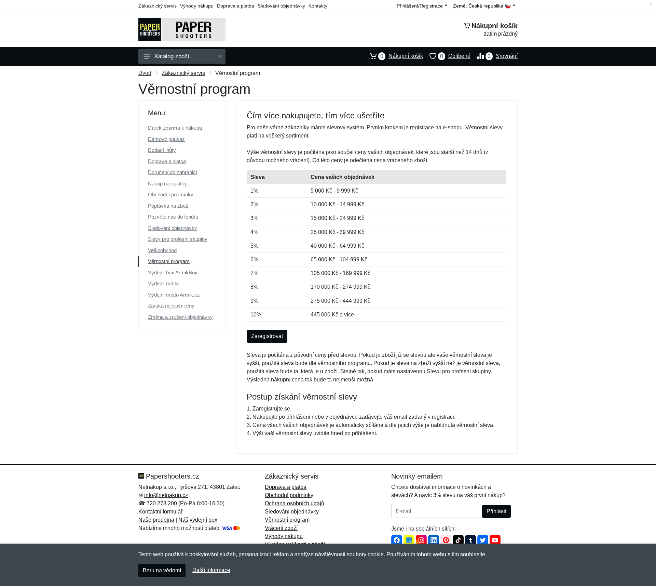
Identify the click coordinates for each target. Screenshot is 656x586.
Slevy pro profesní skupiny (177, 239)
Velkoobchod (162, 250)
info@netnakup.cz (166, 495)
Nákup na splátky (167, 183)
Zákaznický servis (157, 6)
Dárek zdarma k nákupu (175, 128)
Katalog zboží (171, 56)
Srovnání (503, 56)
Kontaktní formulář (160, 512)
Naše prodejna (156, 520)
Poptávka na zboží (169, 206)
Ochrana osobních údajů (294, 503)
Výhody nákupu (197, 6)
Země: (478, 6)
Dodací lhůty (162, 150)
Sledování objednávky (281, 6)
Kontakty (318, 6)
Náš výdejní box (197, 520)
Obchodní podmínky (170, 194)
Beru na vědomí (162, 570)
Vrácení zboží (281, 528)
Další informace (211, 570)
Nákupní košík (401, 56)
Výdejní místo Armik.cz (174, 295)
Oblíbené (455, 56)
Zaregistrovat (267, 336)
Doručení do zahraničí (172, 172)
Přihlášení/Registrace (420, 5)
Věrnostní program (169, 261)
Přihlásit (496, 511)
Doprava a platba (235, 6)
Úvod (144, 73)
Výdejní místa (163, 283)
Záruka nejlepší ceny (171, 306)
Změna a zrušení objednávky (180, 317)
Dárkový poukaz (166, 139)
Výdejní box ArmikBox (172, 272)
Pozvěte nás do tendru (173, 217)
